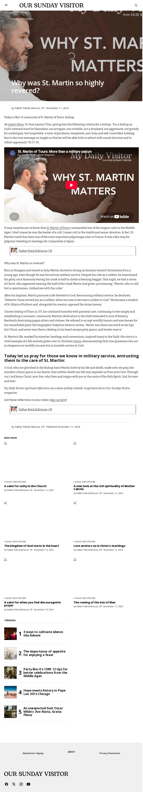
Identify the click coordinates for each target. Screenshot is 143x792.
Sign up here (58, 400)
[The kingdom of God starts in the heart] (36, 519)
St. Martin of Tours (58, 228)
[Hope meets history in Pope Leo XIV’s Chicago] (10, 692)
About (71, 751)
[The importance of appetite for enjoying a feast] (10, 653)
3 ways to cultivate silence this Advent (43, 633)
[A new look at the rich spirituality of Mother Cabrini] (106, 460)
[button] (6, 5)
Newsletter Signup (33, 753)
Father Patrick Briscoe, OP (35, 251)
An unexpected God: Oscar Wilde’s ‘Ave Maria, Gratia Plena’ (43, 711)
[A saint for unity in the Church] (36, 460)
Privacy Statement (109, 753)
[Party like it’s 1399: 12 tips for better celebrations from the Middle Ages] (10, 672)
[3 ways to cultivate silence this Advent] (10, 633)
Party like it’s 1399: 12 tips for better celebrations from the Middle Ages (45, 672)
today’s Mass (15, 124)
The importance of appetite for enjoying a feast (44, 653)
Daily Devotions (23, 19)
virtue (77, 341)
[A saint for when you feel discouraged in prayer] (36, 576)
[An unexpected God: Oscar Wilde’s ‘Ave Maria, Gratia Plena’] (10, 711)
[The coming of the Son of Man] (106, 576)
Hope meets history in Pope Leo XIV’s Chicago (44, 692)
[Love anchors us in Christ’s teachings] (106, 519)
